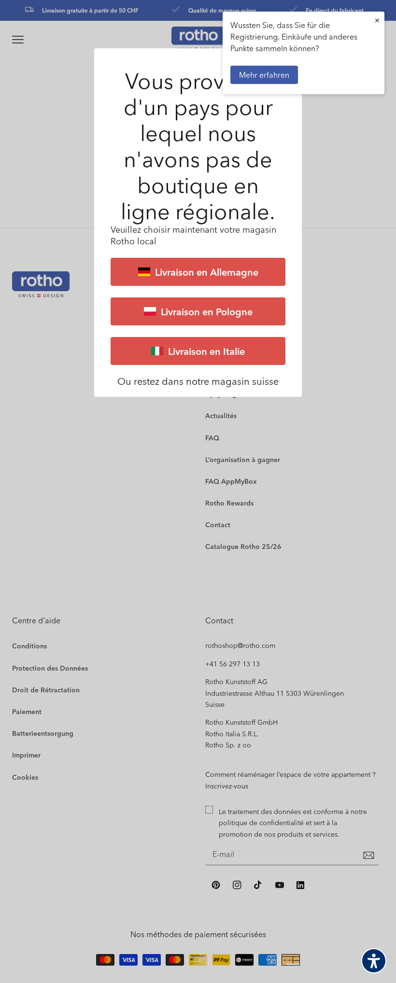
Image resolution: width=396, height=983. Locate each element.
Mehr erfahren (264, 74)
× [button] (377, 20)
